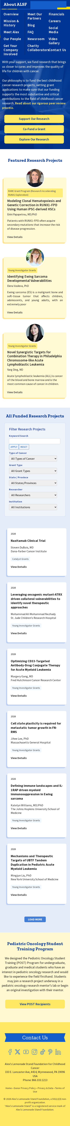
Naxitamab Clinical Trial (28, 541)
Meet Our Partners (34, 16)
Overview (11, 14)
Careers (55, 21)
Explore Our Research (34, 139)
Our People (12, 39)
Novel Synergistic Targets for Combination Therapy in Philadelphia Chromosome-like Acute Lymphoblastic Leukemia (34, 358)
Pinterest (50, 1052)
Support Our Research (34, 119)
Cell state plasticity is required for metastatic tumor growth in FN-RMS (36, 727)
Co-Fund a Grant (34, 129)
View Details (14, 237)
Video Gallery (54, 41)
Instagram (34, 1052)
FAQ (30, 32)
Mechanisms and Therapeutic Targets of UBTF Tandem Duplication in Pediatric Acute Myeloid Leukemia (32, 862)
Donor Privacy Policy (25, 1088)
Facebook (10, 1052)
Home (9, 1088)
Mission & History (11, 23)
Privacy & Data (45, 1088)
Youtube (26, 1052)
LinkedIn (58, 1052)
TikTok (42, 1052)
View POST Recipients (35, 1004)
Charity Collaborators (38, 48)
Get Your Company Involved (11, 50)
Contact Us (57, 50)
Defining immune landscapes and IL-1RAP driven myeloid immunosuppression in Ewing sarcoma (37, 792)
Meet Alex (11, 32)
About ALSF (15, 4)
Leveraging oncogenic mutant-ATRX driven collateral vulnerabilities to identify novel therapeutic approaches (36, 600)
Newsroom (36, 39)
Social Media (53, 30)
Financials (56, 14)
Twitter (17, 1052)
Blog (31, 25)
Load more (35, 919)
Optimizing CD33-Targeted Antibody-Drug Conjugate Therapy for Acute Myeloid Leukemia (35, 665)
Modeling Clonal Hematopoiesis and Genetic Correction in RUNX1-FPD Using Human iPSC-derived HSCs (34, 205)
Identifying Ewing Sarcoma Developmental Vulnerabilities (29, 278)
